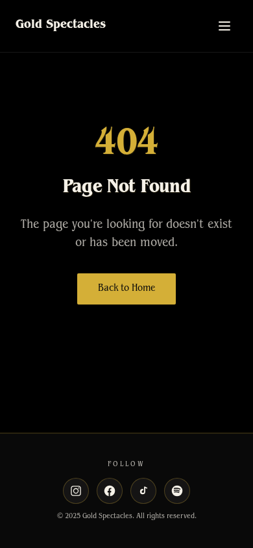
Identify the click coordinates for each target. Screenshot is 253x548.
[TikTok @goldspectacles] (143, 491)
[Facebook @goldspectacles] (110, 491)
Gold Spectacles (61, 25)
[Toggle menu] (224, 26)
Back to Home (126, 289)
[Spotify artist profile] (177, 491)
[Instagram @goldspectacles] (76, 491)
